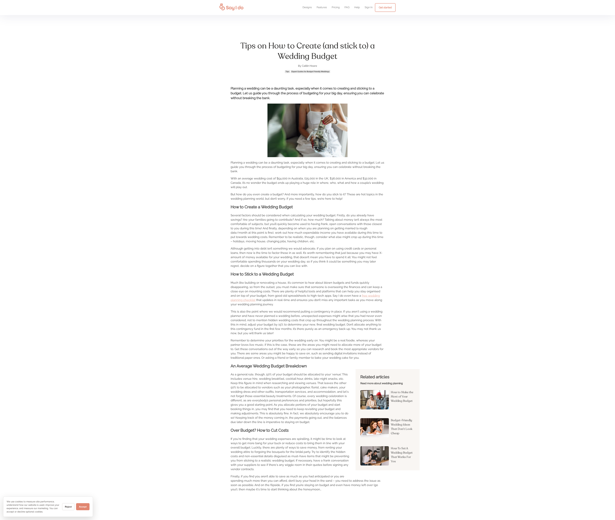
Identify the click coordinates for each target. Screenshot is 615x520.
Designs (307, 7)
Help (357, 7)
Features (322, 7)
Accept (83, 506)
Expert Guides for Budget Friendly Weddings (310, 71)
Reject (68, 506)
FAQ (346, 7)
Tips (287, 71)
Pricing (336, 7)
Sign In (369, 7)
